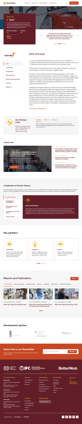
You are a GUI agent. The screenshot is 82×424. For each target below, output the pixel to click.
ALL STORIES (25, 167)
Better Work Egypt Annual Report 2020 (66, 305)
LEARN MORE (14, 167)
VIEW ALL (74, 278)
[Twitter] (66, 417)
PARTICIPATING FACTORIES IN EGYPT (37, 108)
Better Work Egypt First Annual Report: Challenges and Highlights (65, 158)
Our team (27, 384)
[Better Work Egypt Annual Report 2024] (15, 293)
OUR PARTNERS (9, 71)
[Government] (15, 249)
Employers (41, 382)
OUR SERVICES (9, 67)
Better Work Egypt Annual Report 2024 (15, 305)
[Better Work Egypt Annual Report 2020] (66, 293)
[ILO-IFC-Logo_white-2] (10, 368)
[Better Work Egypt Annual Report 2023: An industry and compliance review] (41, 293)
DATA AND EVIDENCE (10, 197)
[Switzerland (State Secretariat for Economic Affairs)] (41, 334)
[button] (55, 43)
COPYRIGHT (26, 417)
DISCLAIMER (17, 417)
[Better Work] (68, 368)
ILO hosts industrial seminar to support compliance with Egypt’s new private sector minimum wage (22, 154)
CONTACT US (73, 3)
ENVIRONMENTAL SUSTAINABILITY (10, 202)
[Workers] (66, 249)
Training (27, 407)
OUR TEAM (8, 83)
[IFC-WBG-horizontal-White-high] (32, 368)
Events (54, 392)
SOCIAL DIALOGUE (10, 217)
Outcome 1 (38, 120)
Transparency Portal (58, 388)
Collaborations (42, 391)
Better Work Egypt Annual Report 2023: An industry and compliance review (40, 305)
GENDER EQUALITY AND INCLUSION (11, 207)
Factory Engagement (29, 403)
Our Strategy (28, 401)
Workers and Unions (43, 380)
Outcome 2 (46, 120)
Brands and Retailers (44, 389)
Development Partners (44, 386)
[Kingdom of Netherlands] (14, 334)
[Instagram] (73, 417)
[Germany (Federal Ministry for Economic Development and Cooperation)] (67, 334)
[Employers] (41, 249)
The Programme (28, 380)
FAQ (70, 380)
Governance (27, 382)
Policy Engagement (29, 405)
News (54, 386)
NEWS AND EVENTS (10, 75)
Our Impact (55, 380)
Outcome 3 (54, 120)
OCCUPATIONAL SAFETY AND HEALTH (12, 212)
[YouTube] (70, 417)
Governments (42, 384)
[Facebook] (63, 417)
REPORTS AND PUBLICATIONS (13, 79)
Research (55, 390)
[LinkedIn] (77, 417)
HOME (7, 63)
